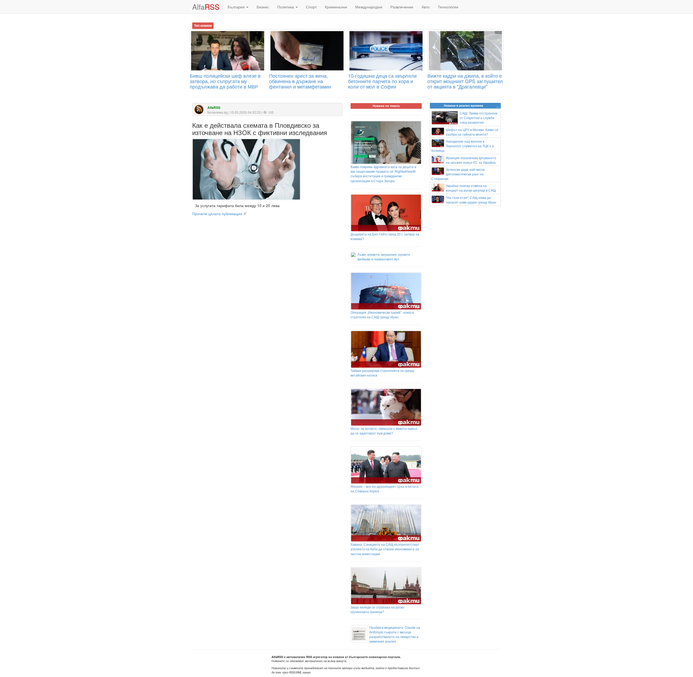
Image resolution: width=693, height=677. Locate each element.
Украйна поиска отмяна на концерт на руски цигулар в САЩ (471, 187)
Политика (286, 6)
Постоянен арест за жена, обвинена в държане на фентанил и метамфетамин (300, 81)
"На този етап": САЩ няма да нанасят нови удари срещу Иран (471, 199)
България (237, 6)
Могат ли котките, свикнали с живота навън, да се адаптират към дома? (384, 430)
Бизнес (263, 6)
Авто (425, 6)
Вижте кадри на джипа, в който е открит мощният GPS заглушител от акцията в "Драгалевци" (465, 81)
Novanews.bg (217, 112)
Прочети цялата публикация (217, 213)
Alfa (206, 6)
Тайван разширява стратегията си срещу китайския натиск (382, 372)
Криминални (336, 6)
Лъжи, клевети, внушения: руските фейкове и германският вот (383, 256)
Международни (368, 6)
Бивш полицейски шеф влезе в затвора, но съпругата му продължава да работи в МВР (225, 81)
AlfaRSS (213, 107)
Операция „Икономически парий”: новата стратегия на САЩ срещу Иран (382, 314)
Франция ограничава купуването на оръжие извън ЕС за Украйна (471, 160)
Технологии (448, 6)
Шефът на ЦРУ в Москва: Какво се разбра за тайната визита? (472, 131)
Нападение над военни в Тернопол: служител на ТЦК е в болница (462, 146)
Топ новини (203, 25)
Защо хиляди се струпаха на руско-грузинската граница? (378, 609)
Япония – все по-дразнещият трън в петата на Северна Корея (385, 488)
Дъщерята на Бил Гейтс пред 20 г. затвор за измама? (385, 236)
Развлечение (401, 6)
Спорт (311, 6)
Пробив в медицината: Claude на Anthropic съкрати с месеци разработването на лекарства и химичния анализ (394, 634)
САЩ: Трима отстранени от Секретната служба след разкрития (478, 118)
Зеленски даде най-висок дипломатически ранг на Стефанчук (458, 174)
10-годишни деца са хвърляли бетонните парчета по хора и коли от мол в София (382, 81)
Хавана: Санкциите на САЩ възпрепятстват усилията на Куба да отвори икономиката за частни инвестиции (385, 549)
